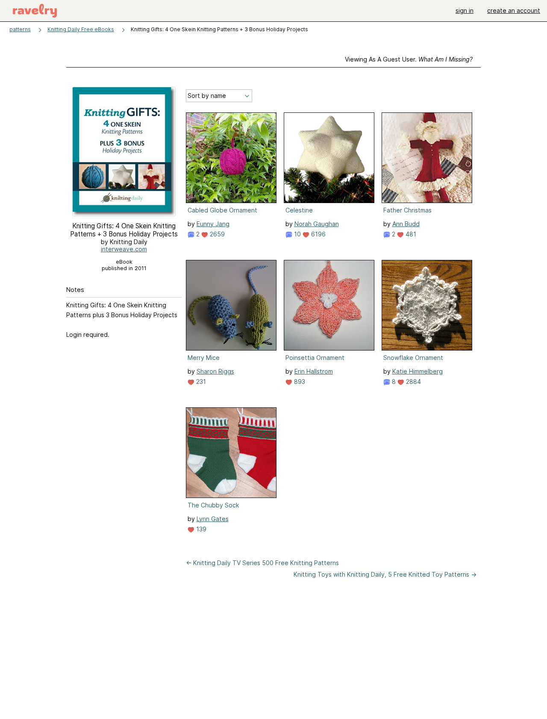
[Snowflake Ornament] (427, 305)
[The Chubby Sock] (231, 452)
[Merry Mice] (231, 305)
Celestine (299, 210)
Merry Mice (204, 357)
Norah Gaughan (316, 223)
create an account (513, 10)
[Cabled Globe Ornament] (231, 157)
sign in (464, 10)
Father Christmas (407, 210)
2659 (216, 234)
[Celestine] (329, 157)
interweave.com (124, 249)
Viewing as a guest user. (409, 59)
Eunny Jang (213, 223)
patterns (20, 29)
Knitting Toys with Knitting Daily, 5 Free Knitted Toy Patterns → (385, 574)
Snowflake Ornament (413, 357)
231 (200, 381)
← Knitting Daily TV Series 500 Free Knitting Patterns (262, 562)
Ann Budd (406, 223)
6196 (317, 234)
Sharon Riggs (215, 371)
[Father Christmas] (427, 157)
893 (298, 381)
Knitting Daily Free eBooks (80, 29)
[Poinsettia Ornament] (329, 305)
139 (200, 529)
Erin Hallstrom (313, 371)
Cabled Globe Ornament (222, 210)
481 (410, 234)
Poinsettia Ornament (314, 357)
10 (296, 234)
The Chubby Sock (213, 505)
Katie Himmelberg (417, 371)
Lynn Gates (213, 518)
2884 (412, 381)
